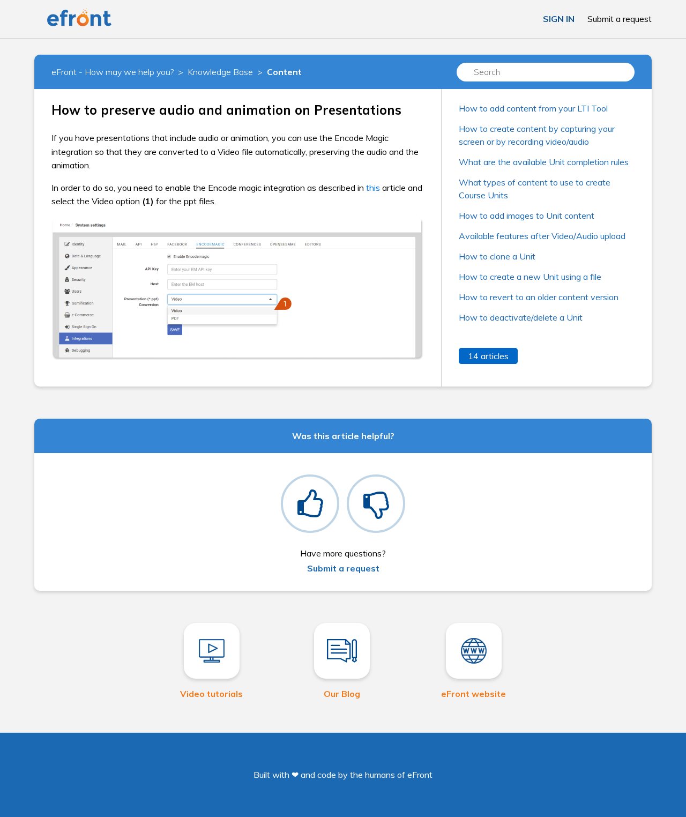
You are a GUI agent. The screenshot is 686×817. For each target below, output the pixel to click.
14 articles (488, 356)
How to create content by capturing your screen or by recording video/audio (537, 135)
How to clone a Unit (497, 256)
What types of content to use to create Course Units (534, 188)
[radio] (310, 503)
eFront (420, 774)
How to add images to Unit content (526, 215)
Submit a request (619, 18)
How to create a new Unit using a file (530, 276)
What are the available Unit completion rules (544, 162)
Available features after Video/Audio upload (542, 236)
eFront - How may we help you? (112, 71)
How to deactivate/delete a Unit (521, 317)
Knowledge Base (220, 71)
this (373, 187)
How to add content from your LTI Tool (533, 108)
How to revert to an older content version (538, 297)
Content (284, 71)
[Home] (79, 24)
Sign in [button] (559, 18)
